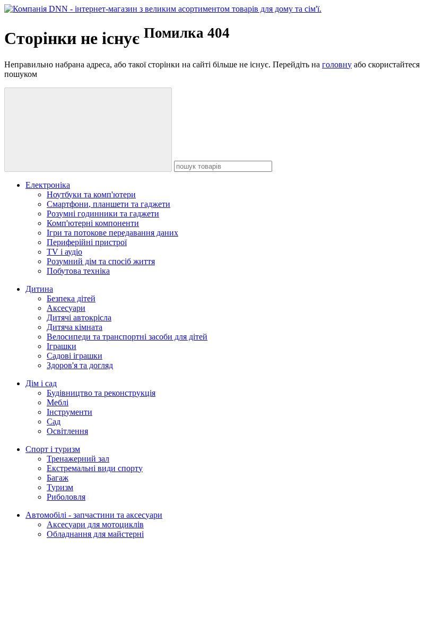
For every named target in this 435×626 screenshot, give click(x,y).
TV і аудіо (64, 251)
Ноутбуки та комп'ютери (91, 194)
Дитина (39, 288)
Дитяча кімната (74, 327)
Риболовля (66, 496)
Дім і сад (41, 383)
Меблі (57, 402)
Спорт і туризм (52, 449)
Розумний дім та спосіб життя (101, 261)
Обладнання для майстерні (95, 533)
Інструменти (69, 411)
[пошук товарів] (88, 130)
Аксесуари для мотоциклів (95, 524)
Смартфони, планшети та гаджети (108, 203)
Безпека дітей (71, 298)
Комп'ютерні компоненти (93, 223)
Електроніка (47, 184)
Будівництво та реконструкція (101, 392)
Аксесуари (66, 307)
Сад (53, 421)
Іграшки (61, 346)
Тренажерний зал (78, 458)
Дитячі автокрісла (79, 317)
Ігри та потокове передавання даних (112, 232)
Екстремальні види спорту (95, 468)
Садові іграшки (74, 355)
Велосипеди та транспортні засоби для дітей (127, 336)
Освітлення (67, 431)
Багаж (57, 477)
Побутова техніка (78, 270)
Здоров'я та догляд (80, 365)
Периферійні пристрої (87, 242)
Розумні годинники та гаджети (103, 213)
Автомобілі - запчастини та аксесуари (93, 514)
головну (337, 64)
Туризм (60, 487)
